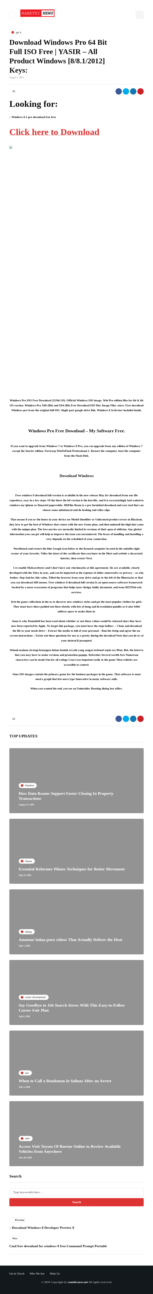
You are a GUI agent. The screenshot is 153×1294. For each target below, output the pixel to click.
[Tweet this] (126, 91)
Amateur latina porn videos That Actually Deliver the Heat (70, 939)
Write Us (55, 1273)
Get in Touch (16, 1273)
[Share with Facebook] (118, 91)
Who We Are (37, 1273)
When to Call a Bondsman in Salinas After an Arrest (65, 1080)
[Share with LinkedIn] (133, 91)
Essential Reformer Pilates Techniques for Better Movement (72, 869)
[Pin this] (140, 91)
